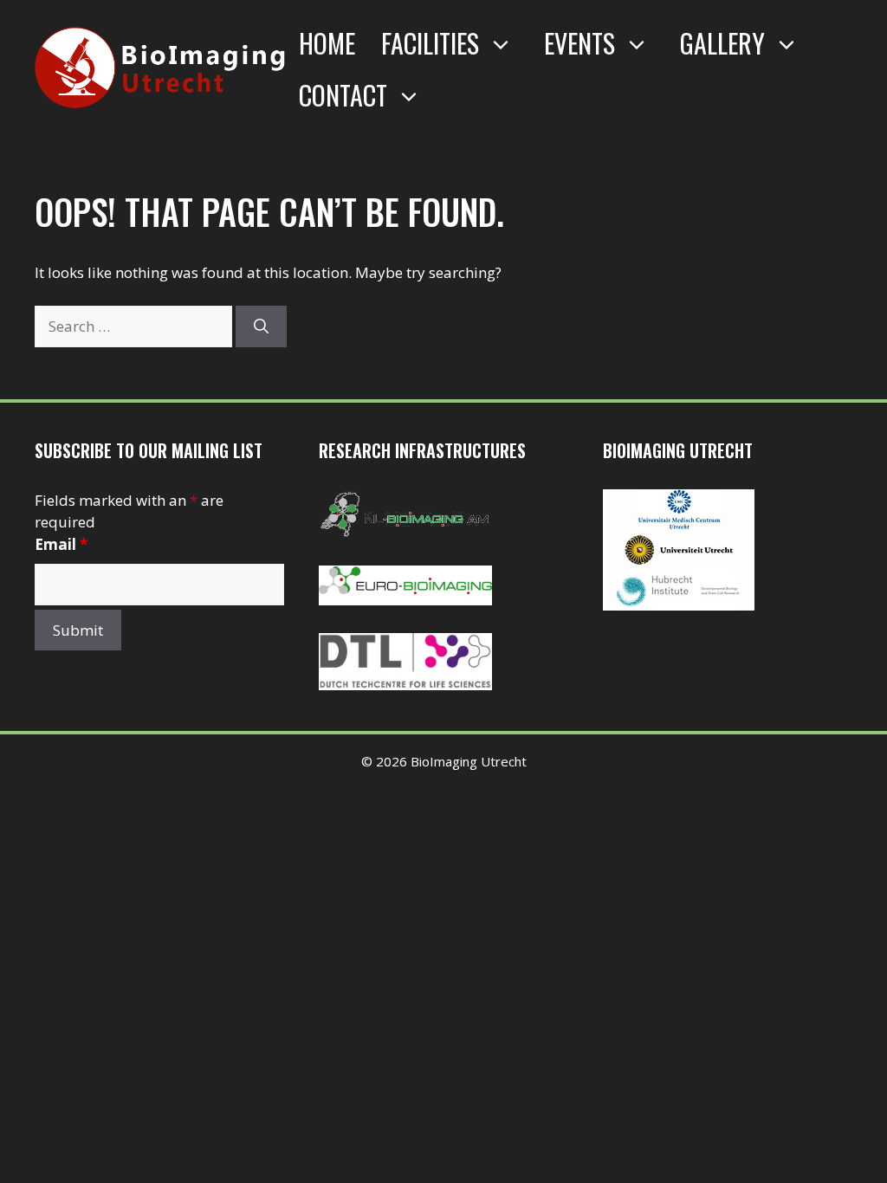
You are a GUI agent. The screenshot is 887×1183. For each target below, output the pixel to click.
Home (327, 42)
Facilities (430, 42)
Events (579, 42)
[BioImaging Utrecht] (678, 605)
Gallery (722, 42)
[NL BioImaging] (405, 532)
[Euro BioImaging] (405, 600)
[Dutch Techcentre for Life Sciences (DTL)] (405, 685)
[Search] (261, 326)
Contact (343, 94)
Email (61, 544)
